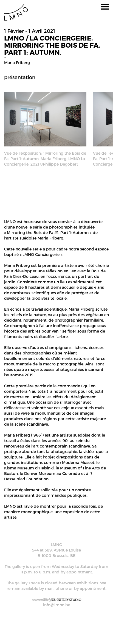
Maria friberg (17, 62)
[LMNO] (16, 12)
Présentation (19, 77)
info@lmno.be (56, 604)
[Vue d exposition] (45, 118)
